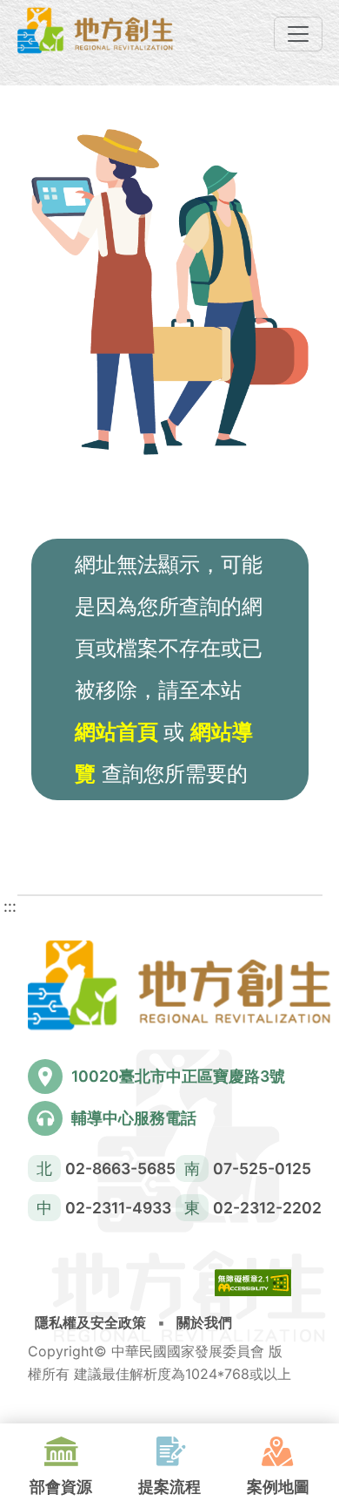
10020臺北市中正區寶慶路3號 (178, 1076)
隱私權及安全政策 (90, 1322)
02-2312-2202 (267, 1208)
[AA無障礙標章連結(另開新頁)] (253, 1287)
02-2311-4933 (118, 1208)
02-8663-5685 (120, 1168)
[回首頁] (95, 30)
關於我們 (204, 1322)
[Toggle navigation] (298, 34)
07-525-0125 (262, 1168)
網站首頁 (119, 731)
